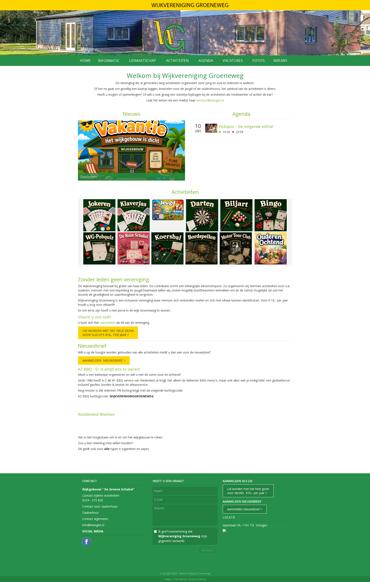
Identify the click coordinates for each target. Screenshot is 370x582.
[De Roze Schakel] (134, 248)
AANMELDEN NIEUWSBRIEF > (103, 360)
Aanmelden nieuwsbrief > (244, 509)
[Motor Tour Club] (236, 248)
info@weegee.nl (93, 525)
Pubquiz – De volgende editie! (246, 126)
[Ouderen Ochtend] (271, 248)
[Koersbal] (167, 248)
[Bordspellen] (201, 248)
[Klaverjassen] (134, 215)
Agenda (241, 113)
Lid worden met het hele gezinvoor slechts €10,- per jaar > (248, 491)
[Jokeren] (99, 215)
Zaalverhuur (90, 513)
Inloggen (168, 579)
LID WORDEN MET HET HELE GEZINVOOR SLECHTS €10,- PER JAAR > (108, 333)
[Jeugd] (168, 209)
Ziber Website (180, 579)
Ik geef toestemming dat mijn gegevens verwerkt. (182, 536)
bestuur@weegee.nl (210, 100)
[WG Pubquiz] (99, 248)
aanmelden (107, 323)
